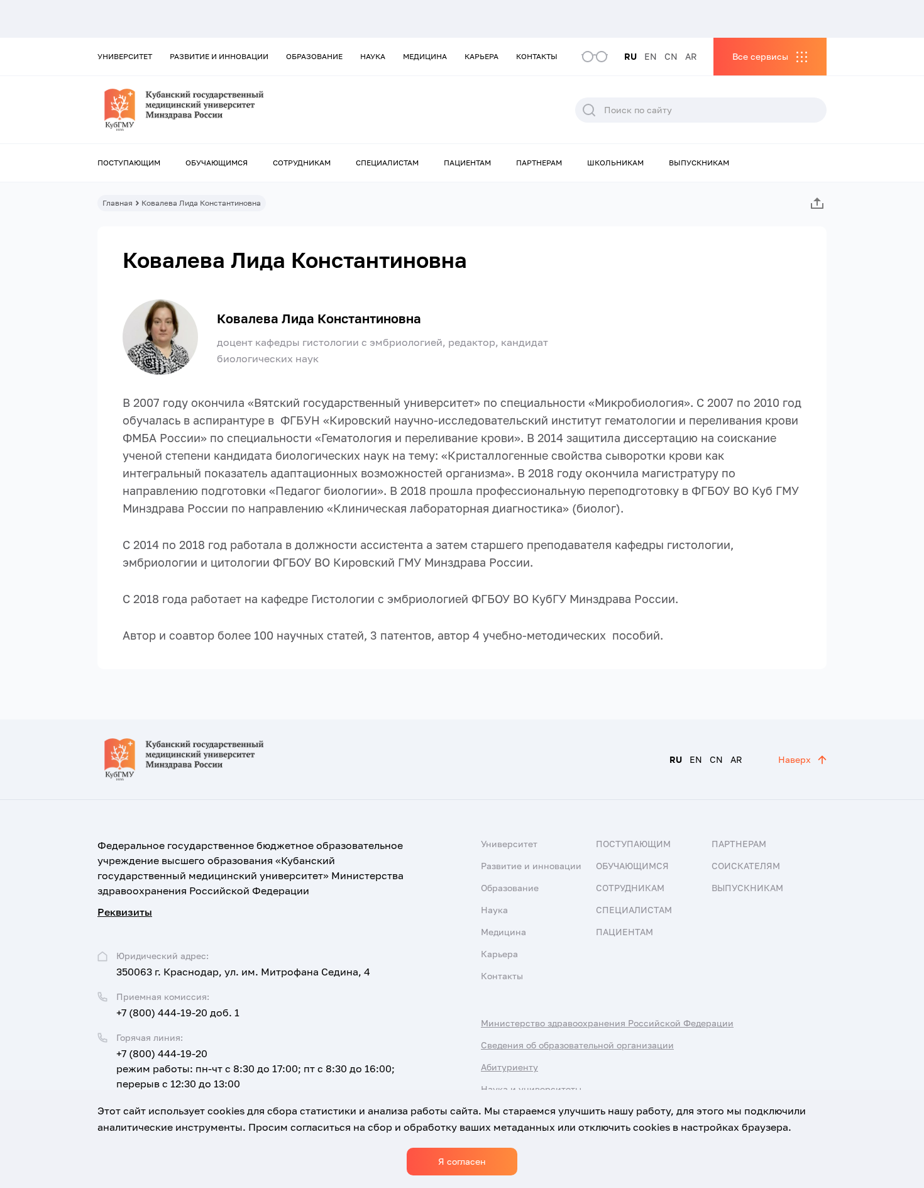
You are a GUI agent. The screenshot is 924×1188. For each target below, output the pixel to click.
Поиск (589, 110)
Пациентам (467, 162)
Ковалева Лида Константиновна (319, 318)
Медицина (425, 56)
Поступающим (128, 162)
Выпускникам (699, 162)
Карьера (481, 56)
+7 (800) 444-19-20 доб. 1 (177, 1012)
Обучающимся (216, 162)
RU (630, 56)
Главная (117, 203)
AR (691, 56)
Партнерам (539, 162)
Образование (314, 56)
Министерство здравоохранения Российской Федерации (607, 1023)
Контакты (537, 56)
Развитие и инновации (219, 56)
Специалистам (387, 162)
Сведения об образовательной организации (577, 1045)
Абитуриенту (509, 1067)
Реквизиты (124, 912)
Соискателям (746, 865)
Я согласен (462, 1161)
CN (671, 56)
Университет (124, 56)
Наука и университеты (531, 1089)
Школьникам (615, 162)
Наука (372, 56)
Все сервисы (760, 56)
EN (650, 56)
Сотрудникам (302, 162)
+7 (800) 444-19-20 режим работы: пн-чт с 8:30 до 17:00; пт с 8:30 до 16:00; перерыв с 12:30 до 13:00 (255, 1068)
